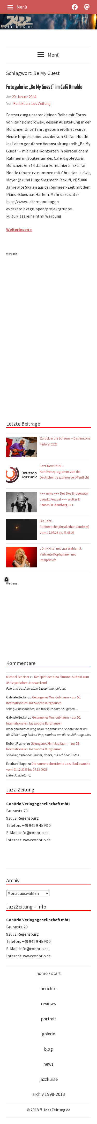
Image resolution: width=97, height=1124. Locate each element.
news (48, 1064)
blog (48, 1049)
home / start (48, 973)
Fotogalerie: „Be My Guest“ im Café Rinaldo (44, 87)
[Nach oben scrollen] (88, 1115)
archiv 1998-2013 (48, 1094)
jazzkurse (49, 1079)
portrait (48, 1019)
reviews (48, 1003)
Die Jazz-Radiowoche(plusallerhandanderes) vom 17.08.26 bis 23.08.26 (64, 527)
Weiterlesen (17, 229)
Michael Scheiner (17, 677)
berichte (48, 988)
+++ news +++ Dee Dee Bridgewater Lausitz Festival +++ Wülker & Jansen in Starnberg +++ (64, 499)
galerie (48, 1034)
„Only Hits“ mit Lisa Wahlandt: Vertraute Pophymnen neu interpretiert (61, 554)
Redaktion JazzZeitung (32, 103)
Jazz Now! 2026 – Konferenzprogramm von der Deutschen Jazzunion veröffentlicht (65, 472)
